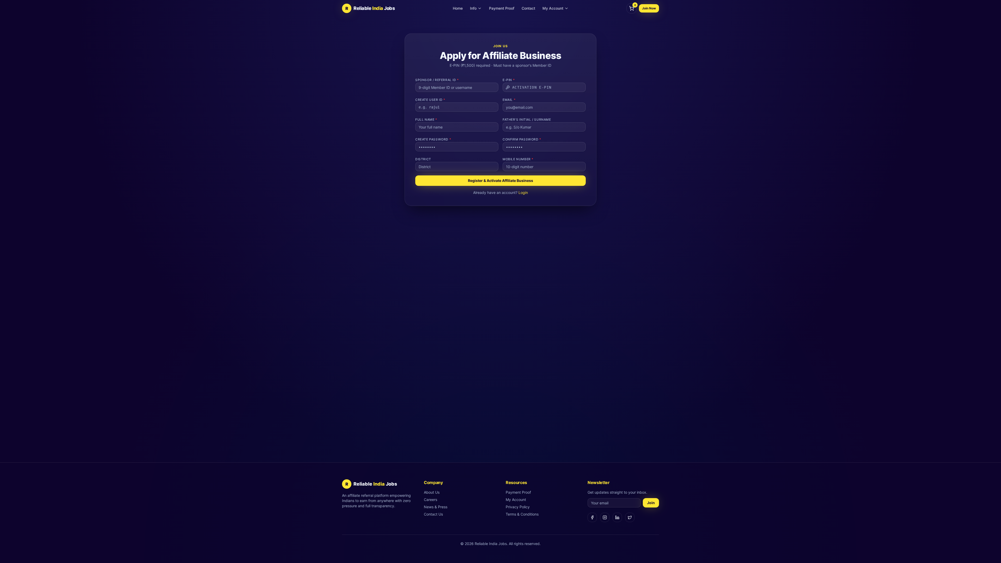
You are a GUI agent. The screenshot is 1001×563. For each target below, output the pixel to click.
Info (473, 8)
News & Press (435, 507)
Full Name (426, 119)
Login (523, 192)
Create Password (433, 139)
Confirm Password (522, 139)
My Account (552, 8)
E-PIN (509, 80)
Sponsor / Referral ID (437, 80)
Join (651, 502)
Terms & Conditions (522, 514)
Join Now (649, 8)
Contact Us (433, 514)
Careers (430, 499)
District (423, 159)
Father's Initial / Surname (527, 119)
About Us (432, 492)
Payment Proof (501, 8)
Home (458, 8)
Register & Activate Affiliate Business (500, 180)
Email (509, 100)
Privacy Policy (518, 507)
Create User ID (430, 100)
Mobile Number (518, 159)
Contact (528, 8)
